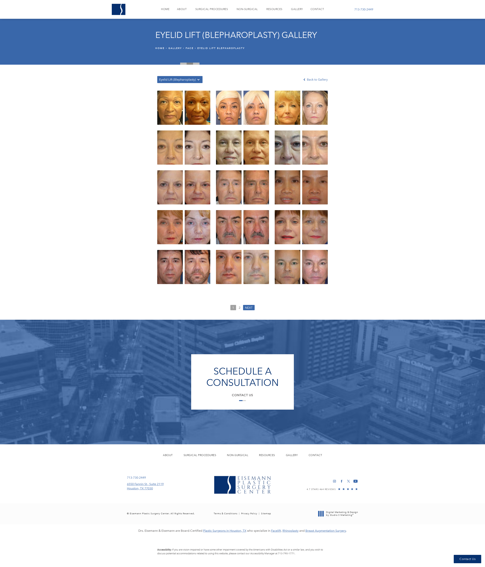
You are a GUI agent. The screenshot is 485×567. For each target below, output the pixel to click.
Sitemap (266, 513)
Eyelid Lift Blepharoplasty (221, 48)
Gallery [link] (297, 9)
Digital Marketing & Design (342, 514)
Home (160, 48)
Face (190, 48)
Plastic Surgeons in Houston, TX (224, 530)
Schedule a (242, 377)
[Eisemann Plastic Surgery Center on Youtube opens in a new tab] (355, 481)
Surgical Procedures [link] (211, 9)
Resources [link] (274, 9)
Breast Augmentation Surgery (325, 530)
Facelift (276, 530)
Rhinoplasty (290, 530)
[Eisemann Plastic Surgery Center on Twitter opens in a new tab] (348, 481)
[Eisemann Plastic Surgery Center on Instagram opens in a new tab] (334, 481)
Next (249, 307)
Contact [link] (317, 9)
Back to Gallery (317, 79)
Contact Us (242, 395)
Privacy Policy (249, 513)
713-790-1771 (286, 553)
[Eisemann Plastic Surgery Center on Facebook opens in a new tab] (341, 481)
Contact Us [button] (467, 559)
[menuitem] (165, 9)
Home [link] (165, 9)
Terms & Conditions (225, 513)
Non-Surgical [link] (247, 9)
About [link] (182, 9)
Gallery (175, 48)
